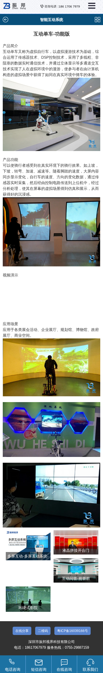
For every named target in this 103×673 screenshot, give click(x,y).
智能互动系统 (51, 19)
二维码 (43, 631)
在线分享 (22, 631)
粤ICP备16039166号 (72, 631)
